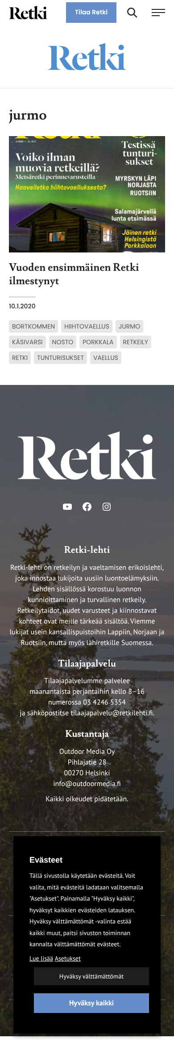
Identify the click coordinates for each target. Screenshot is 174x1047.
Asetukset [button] (68, 958)
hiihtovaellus (86, 326)
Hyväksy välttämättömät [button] (91, 976)
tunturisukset (60, 357)
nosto (63, 342)
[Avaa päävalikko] (158, 12)
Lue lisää (41, 958)
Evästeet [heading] (45, 859)
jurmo (129, 326)
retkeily (136, 342)
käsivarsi (27, 342)
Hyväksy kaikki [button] (91, 1003)
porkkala (98, 342)
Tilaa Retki (91, 12)
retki (20, 357)
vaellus (105, 357)
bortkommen (33, 326)
